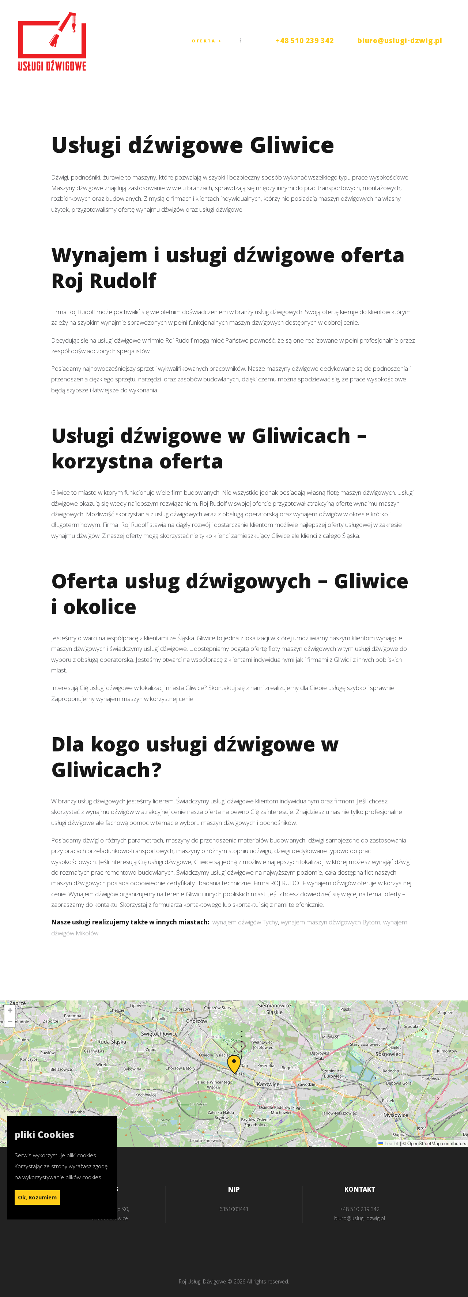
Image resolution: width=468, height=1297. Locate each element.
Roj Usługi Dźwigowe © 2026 (212, 1281)
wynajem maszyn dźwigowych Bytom (330, 922)
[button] (234, 1064)
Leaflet (391, 1143)
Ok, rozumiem (37, 1198)
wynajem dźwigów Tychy (245, 922)
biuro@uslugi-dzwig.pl (400, 41)
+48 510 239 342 (304, 41)
